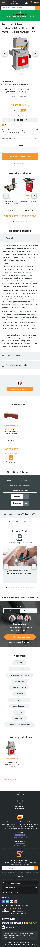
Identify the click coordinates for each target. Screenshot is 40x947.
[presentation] (6, 195)
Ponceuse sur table (19, 669)
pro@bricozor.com (20, 845)
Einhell (19, 712)
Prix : (15, 110)
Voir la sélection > (20, 19)
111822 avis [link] (19, 911)
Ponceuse (19, 663)
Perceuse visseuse (19, 687)
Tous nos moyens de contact (19, 642)
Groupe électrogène (19, 706)
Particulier (11, 611)
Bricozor (13, 2)
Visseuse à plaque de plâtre (19, 675)
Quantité (20, 145)
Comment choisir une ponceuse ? (19, 725)
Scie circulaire (19, 681)
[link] (30, 2)
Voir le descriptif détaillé (20, 96)
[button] (14, 221)
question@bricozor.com (20, 637)
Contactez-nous (10, 822)
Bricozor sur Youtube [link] (11, 901)
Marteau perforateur (19, 700)
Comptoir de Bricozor (15, 935)
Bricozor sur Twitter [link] (7, 901)
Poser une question (20, 490)
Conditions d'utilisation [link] (30, 944)
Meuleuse (19, 694)
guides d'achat (9, 937)
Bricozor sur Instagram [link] (15, 901)
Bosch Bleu (19, 718)
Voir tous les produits (19, 389)
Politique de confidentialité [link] (13, 944)
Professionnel (28, 611)
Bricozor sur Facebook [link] (3, 901)
